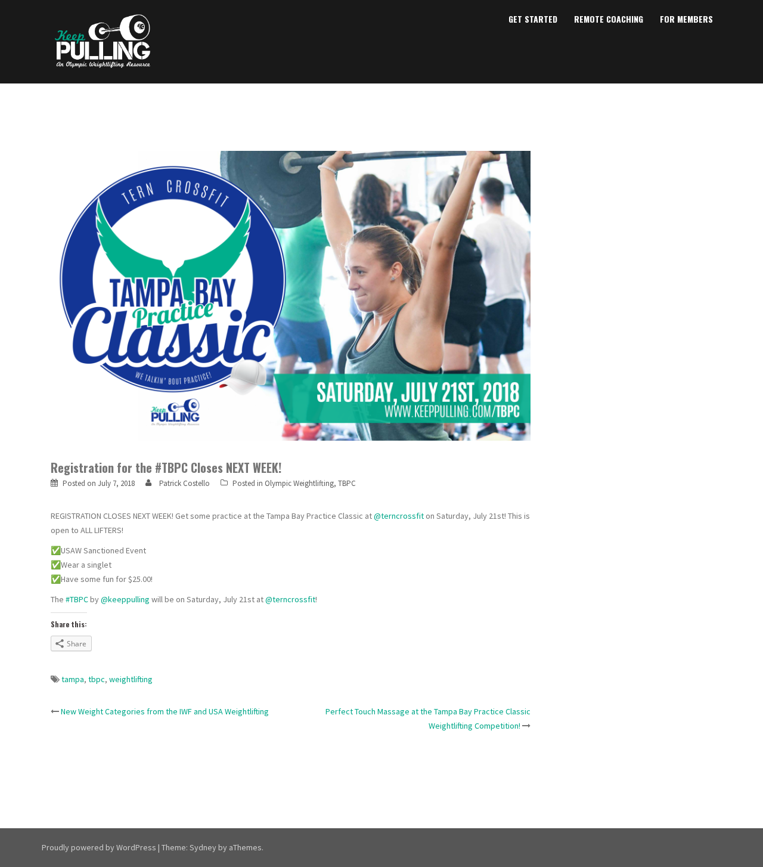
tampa (72, 679)
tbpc (96, 679)
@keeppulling (125, 599)
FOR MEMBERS (686, 19)
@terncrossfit (399, 515)
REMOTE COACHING (608, 19)
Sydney (203, 847)
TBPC (347, 483)
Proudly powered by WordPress (99, 847)
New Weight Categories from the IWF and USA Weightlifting (165, 711)
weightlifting (131, 679)
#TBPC (77, 599)
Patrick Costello (184, 483)
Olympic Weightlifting (299, 483)
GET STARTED (532, 19)
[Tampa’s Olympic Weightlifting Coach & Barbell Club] (103, 40)
